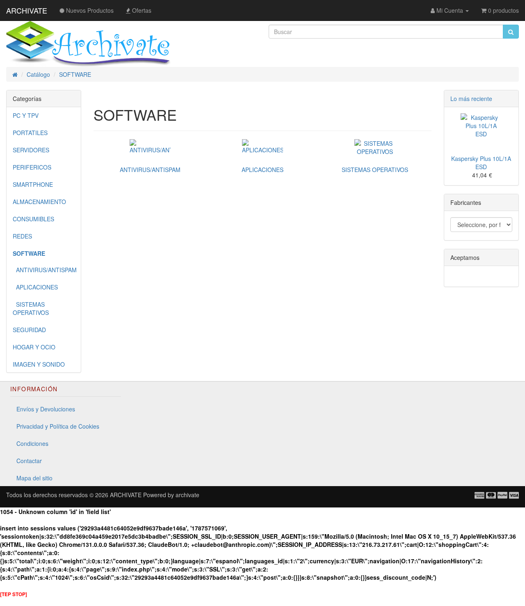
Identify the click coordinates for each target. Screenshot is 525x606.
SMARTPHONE (33, 184)
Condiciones (32, 443)
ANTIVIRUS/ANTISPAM (45, 270)
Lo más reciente (471, 98)
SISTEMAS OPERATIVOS (31, 308)
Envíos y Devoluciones (45, 409)
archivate (187, 495)
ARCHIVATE (26, 10)
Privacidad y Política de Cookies (57, 426)
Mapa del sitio (34, 478)
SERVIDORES (31, 150)
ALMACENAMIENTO (39, 201)
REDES (22, 236)
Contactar (29, 461)
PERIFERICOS (32, 167)
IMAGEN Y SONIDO (39, 364)
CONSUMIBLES (33, 219)
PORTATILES (30, 133)
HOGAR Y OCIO (34, 347)
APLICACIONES (35, 287)
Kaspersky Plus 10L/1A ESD (481, 162)
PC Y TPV (26, 115)
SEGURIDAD (29, 330)
